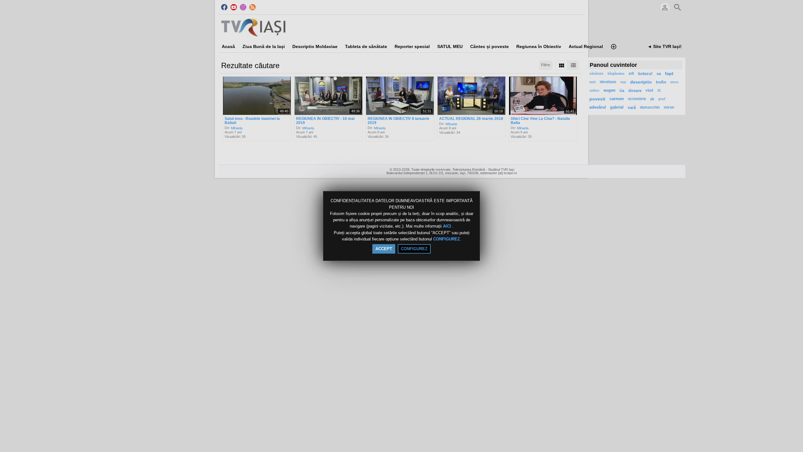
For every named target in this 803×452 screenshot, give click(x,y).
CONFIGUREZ (446, 239)
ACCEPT (383, 248)
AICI (447, 226)
